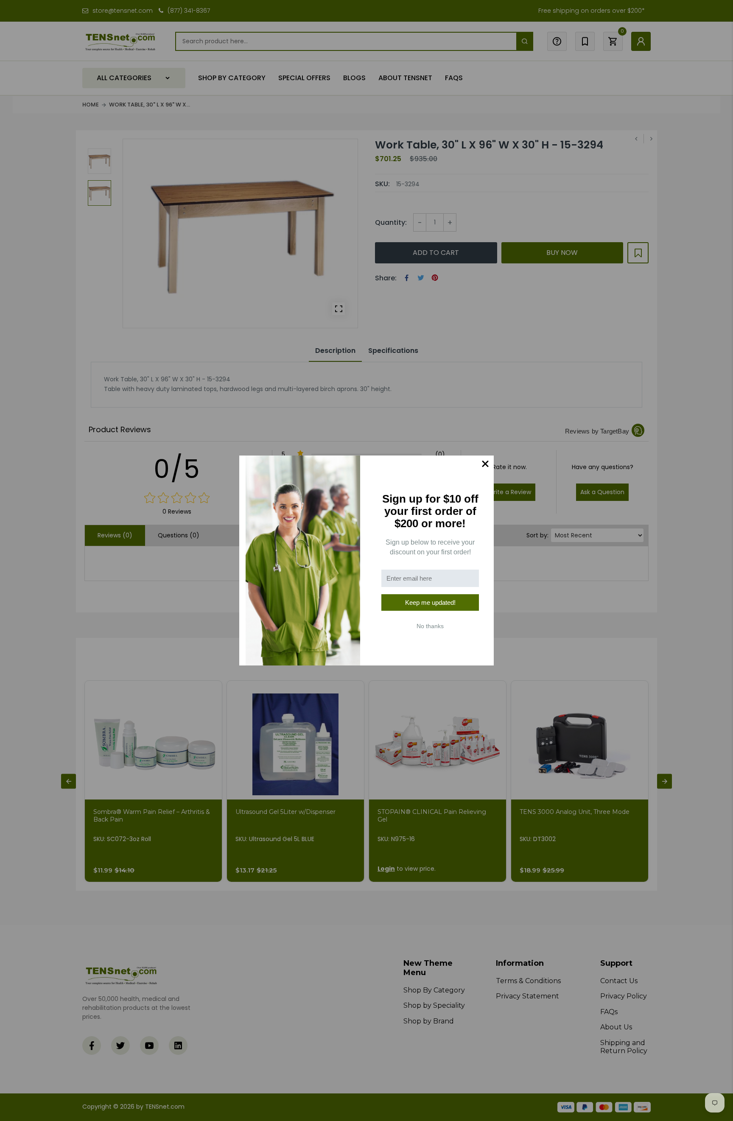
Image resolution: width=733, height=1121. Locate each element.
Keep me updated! (430, 602)
